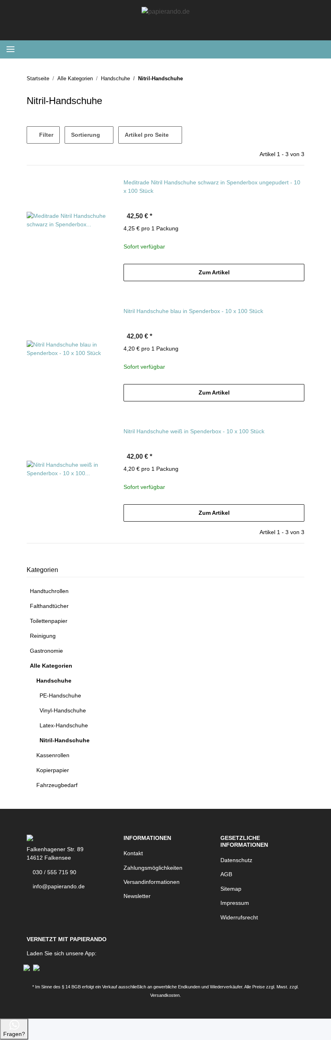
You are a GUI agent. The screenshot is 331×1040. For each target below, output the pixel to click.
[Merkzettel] (267, 49)
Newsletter (137, 896)
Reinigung (43, 636)
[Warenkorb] (316, 49)
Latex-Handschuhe (64, 725)
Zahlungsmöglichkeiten (153, 868)
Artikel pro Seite (147, 135)
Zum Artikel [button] (214, 272)
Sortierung (85, 135)
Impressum (234, 903)
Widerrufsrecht (239, 917)
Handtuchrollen (49, 591)
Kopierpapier (52, 770)
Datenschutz (236, 860)
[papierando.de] (166, 8)
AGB (226, 874)
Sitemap (230, 888)
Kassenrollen (52, 755)
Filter (45, 135)
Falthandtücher (49, 606)
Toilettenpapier (48, 621)
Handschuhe (53, 680)
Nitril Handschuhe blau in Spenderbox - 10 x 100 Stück (193, 311)
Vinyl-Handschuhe (63, 710)
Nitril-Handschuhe (65, 740)
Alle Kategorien (51, 665)
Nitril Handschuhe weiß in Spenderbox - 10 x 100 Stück (194, 431)
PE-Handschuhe (60, 695)
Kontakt (133, 853)
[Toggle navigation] (10, 49)
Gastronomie (46, 650)
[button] (282, 49)
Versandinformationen (152, 882)
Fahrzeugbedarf (57, 785)
